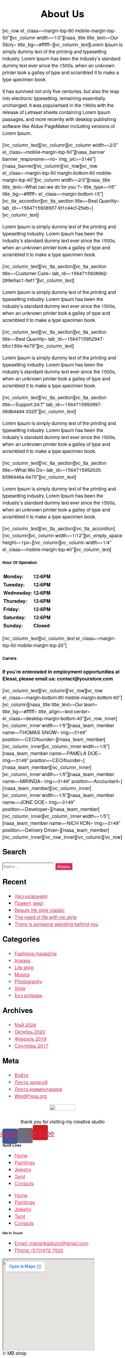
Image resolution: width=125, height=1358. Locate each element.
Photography (28, 981)
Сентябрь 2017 (32, 1045)
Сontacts (24, 1183)
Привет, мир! (29, 903)
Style (20, 988)
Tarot (20, 1176)
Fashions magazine (36, 953)
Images (22, 960)
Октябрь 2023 (30, 1031)
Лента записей (31, 1082)
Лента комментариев (38, 1089)
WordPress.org (31, 1096)
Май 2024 (25, 1024)
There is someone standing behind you (56, 924)
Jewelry (23, 1169)
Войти (21, 1075)
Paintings (25, 1162)
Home (21, 1155)
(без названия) (31, 896)
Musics (22, 974)
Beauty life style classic (40, 910)
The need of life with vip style (46, 917)
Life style (24, 967)
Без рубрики (28, 995)
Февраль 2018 (30, 1038)
